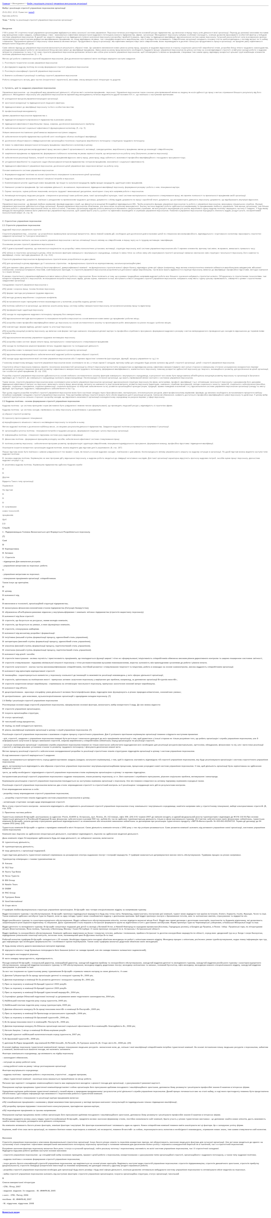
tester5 (31, 12)
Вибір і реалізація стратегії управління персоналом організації (57, 3)
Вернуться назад (10, 1212)
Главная (6, 3)
